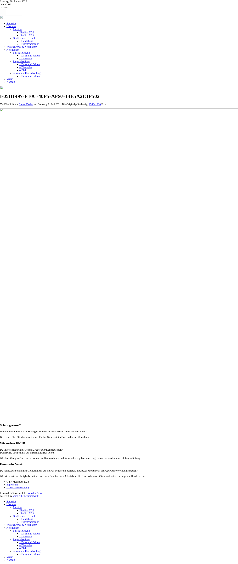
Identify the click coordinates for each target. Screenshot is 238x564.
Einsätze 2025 (26, 35)
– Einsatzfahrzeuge (29, 44)
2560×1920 (95, 104)
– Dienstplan (25, 58)
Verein (9, 79)
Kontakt (10, 81)
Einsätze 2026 (26, 32)
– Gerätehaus (26, 41)
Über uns (11, 26)
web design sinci (35, 493)
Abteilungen (12, 49)
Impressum (12, 484)
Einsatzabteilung (21, 52)
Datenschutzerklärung (17, 487)
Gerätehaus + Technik (24, 38)
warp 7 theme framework (26, 496)
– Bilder (23, 70)
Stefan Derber (26, 104)
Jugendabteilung (21, 61)
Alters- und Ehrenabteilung (27, 73)
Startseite (11, 23)
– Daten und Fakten (29, 55)
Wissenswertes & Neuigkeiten (21, 46)
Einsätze (17, 29)
